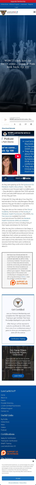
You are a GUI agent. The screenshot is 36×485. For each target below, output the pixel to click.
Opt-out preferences (14, 482)
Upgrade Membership (18, 1)
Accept (18, 478)
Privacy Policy (22, 482)
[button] (33, 461)
